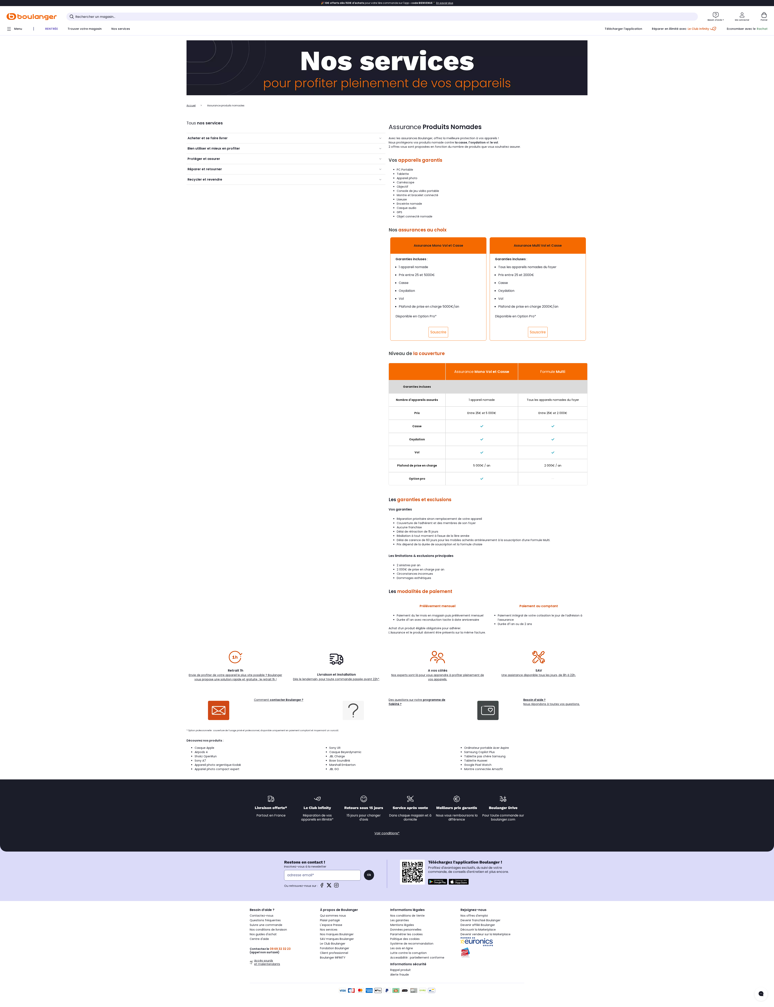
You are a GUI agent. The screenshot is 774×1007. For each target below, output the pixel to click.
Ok (369, 875)
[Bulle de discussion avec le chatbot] (761, 994)
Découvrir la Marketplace (478, 930)
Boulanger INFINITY (332, 958)
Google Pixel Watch (477, 765)
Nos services (328, 930)
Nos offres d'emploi (474, 916)
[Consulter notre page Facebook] (321, 886)
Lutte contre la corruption (408, 953)
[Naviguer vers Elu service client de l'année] (492, 952)
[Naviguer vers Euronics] (492, 941)
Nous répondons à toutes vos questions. (551, 702)
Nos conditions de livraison (268, 930)
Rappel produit (400, 970)
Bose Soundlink (339, 761)
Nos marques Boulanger (337, 934)
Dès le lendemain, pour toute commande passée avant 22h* (336, 679)
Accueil (191, 105)
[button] (2, 37)
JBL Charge (337, 756)
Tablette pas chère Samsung (484, 756)
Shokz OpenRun (206, 756)
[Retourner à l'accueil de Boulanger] (31, 16)
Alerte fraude (399, 975)
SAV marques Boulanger (337, 939)
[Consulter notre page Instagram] (336, 886)
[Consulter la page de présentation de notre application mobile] (437, 882)
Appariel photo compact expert (217, 769)
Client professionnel (334, 953)
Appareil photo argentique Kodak (218, 765)
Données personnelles (405, 930)
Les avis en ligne (401, 948)
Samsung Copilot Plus (479, 752)
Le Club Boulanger (332, 944)
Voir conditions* (387, 833)
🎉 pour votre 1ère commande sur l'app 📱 (387, 3)
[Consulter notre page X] (329, 886)
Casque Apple (204, 748)
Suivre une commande (266, 925)
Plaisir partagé (330, 920)
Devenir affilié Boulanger (478, 925)
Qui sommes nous (333, 916)
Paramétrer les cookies (406, 934)
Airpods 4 (201, 752)
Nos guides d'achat (263, 934)
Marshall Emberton (342, 765)
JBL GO (334, 769)
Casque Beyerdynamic (345, 752)
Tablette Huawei (475, 761)
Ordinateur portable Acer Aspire (486, 748)
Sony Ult (335, 748)
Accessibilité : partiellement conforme (417, 958)
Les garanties (399, 920)
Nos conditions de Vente (407, 916)
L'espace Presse (331, 925)
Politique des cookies (405, 939)
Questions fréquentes (265, 920)
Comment (278, 700)
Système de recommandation (411, 944)
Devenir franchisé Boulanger (480, 920)
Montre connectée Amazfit (483, 769)
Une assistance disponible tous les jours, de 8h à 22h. (538, 675)
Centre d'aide (259, 939)
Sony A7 (200, 761)
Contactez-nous (261, 916)
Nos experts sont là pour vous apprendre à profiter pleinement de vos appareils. (437, 677)
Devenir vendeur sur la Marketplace (486, 934)
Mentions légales (402, 925)
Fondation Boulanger (334, 948)
